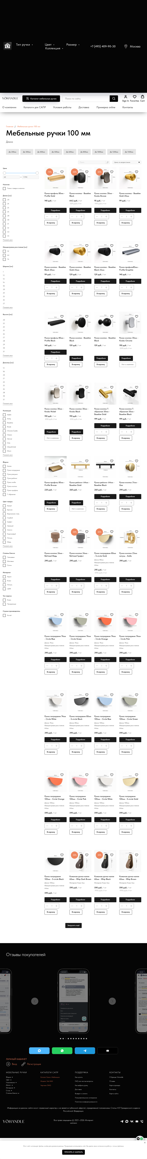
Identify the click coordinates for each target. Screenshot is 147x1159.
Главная (9, 126)
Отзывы (112, 1081)
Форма (8, 1077)
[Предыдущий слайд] (34, 1001)
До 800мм (84, 152)
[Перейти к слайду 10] (83, 1038)
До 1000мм (99, 152)
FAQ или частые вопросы (84, 1081)
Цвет (49, 44)
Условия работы (62, 107)
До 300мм (27, 152)
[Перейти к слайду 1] (60, 1038)
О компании (9, 107)
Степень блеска (11, 1093)
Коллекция (53, 48)
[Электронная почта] (137, 1122)
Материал (9, 1088)
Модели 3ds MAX (46, 1081)
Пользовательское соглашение (86, 1098)
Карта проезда (114, 1085)
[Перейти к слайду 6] (73, 1038)
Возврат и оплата (81, 1094)
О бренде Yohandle (116, 1077)
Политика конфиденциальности (86, 1102)
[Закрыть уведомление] (144, 1142)
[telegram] (122, 1122)
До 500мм (55, 152)
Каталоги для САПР (35, 107)
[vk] (132, 1122)
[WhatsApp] (62, 1050)
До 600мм (70, 152)
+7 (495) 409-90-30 (103, 46)
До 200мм (12, 152)
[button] (132, 46)
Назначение (10, 1082)
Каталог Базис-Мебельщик (50, 1077)
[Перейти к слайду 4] (68, 1038)
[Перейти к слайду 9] (81, 1038)
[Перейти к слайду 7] (76, 1038)
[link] (125, 98)
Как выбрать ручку (81, 1085)
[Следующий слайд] (112, 1001)
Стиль (8, 1091)
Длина (8, 1085)
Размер (72, 44)
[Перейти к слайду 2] (63, 1038)
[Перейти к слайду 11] (86, 1038)
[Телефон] (142, 1122)
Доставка (84, 107)
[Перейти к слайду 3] (65, 1038)
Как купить (79, 1077)
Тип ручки (23, 44)
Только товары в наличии (16, 188)
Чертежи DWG (45, 1085)
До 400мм (41, 152)
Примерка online (105, 107)
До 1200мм (114, 152)
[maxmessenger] (127, 1122)
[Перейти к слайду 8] (78, 1038)
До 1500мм (129, 152)
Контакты (127, 107)
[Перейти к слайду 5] (70, 1038)
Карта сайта (113, 1094)
